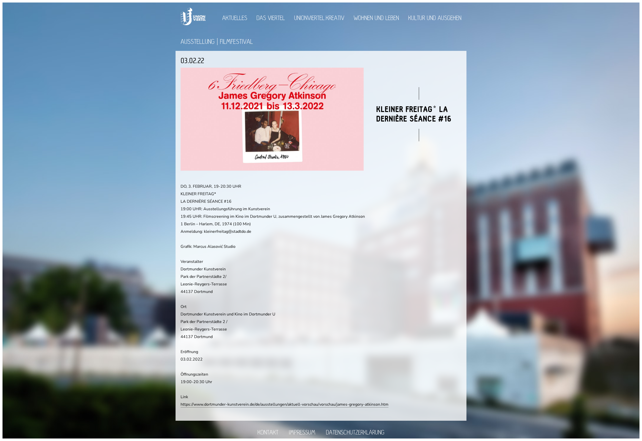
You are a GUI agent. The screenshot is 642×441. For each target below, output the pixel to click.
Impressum (302, 432)
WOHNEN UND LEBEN (376, 18)
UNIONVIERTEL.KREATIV (319, 18)
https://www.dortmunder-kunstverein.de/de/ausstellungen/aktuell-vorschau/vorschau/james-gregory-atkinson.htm (284, 404)
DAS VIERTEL (271, 18)
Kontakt (268, 432)
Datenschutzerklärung (355, 432)
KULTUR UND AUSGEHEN (434, 18)
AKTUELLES (234, 18)
